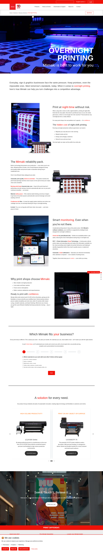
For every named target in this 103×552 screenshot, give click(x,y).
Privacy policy (34, 548)
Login (90, 2)
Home (11, 12)
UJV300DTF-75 (71, 453)
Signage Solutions (23, 12)
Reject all (13, 548)
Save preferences (24, 548)
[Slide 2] (51, 461)
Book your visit (51, 504)
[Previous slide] (9, 433)
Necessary (6, 544)
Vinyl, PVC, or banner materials (30, 359)
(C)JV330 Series (31, 453)
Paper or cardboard (28, 361)
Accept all (5, 548)
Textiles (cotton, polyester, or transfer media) (33, 365)
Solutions (15, 12)
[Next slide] (93, 433)
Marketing (21, 544)
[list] (51, 434)
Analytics (13, 544)
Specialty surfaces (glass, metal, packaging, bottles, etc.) (35, 367)
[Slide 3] (54, 461)
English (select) (80, 1)
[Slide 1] (49, 461)
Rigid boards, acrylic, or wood (30, 363)
